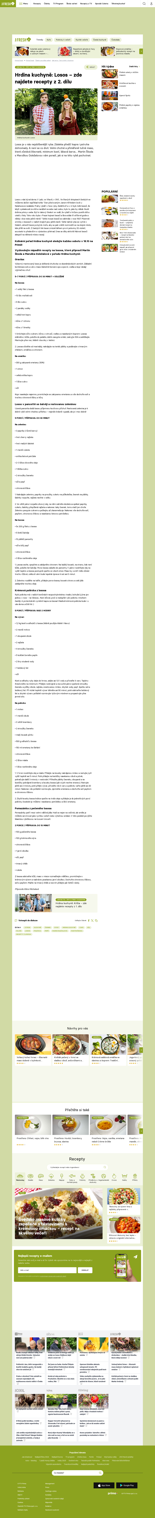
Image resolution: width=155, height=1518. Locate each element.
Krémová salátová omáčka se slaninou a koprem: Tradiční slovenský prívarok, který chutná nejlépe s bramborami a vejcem (106, 1059)
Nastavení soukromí (52, 1510)
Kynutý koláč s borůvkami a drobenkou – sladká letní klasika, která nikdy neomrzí (124, 1355)
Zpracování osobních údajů (54, 1499)
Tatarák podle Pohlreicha (90, 1461)
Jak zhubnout (27, 1457)
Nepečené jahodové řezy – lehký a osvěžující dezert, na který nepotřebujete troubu (84, 52)
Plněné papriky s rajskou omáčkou (129, 106)
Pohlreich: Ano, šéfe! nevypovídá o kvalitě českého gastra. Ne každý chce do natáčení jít (29, 1367)
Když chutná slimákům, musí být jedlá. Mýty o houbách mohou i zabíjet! (92, 1411)
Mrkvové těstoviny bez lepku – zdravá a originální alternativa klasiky (122, 1238)
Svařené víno (73, 1461)
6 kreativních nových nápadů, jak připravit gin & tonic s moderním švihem (128, 248)
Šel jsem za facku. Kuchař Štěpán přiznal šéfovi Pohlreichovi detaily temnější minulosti (61, 1367)
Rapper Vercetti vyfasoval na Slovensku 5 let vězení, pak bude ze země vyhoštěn (61, 1423)
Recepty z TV (86, 3)
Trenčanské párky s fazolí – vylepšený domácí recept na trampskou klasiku (127, 223)
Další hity (133, 66)
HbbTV (20, 1495)
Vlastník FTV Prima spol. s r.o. (28, 1506)
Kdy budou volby (110, 1457)
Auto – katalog (31, 1461)
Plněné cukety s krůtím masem (128, 73)
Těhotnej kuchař (118, 3)
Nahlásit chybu (23, 1510)
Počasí (98, 1457)
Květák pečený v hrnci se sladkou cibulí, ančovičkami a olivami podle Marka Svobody (68, 1059)
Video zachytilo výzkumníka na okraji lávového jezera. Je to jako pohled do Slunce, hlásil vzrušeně (92, 1378)
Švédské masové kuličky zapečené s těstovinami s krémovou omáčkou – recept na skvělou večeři (49, 1226)
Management (49, 1483)
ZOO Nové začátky (126, 1457)
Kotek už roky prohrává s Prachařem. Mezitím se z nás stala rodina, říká (61, 1378)
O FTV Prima (22, 1483)
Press (47, 1487)
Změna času (81, 1457)
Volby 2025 (62, 1461)
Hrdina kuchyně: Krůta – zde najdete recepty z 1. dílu (71, 905)
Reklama (21, 1491)
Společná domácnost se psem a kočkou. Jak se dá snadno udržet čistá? (92, 1423)
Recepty (37, 3)
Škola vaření (71, 3)
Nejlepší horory (57, 1457)
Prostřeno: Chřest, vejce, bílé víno (33, 1138)
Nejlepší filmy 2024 (42, 1457)
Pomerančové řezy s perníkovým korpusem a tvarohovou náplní (128, 210)
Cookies (20, 1502)
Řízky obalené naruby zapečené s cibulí (127, 197)
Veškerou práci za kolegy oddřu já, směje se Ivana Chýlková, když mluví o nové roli (61, 1355)
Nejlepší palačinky (87, 1464)
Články (47, 3)
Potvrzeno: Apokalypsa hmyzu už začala (92, 1354)
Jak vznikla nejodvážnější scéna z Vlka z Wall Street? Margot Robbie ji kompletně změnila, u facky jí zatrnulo (29, 1436)
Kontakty (48, 1495)
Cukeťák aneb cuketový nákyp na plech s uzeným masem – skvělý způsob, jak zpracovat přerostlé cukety (40, 55)
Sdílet (91, 68)
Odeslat (85, 1270)
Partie (91, 1457)
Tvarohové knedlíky (71, 1464)
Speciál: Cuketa (101, 3)
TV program (70, 1457)
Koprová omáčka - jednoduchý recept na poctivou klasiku (125, 51)
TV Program (58, 3)
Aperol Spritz (124, 95)
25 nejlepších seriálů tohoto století (29, 1409)
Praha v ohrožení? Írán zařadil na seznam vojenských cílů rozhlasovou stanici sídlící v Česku (29, 1378)
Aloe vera (105, 1461)
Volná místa (22, 1487)
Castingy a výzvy (50, 1491)
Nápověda (48, 1502)
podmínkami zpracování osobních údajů (53, 1276)
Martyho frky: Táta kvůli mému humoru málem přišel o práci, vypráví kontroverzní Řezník (59, 1411)
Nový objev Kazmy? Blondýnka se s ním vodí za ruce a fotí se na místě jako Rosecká (61, 1435)
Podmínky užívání (23, 1499)
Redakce (48, 1506)
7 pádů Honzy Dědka (47, 1461)
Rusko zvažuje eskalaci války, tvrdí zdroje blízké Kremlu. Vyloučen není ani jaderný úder (29, 1355)
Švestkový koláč (103, 1464)
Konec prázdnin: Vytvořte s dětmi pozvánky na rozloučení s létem (92, 1434)
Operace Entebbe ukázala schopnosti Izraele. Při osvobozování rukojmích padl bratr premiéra (93, 1368)
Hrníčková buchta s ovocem (127, 84)
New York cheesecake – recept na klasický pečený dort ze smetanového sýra (128, 236)
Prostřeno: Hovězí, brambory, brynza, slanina (68, 1140)
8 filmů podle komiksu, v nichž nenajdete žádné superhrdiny (27, 1422)
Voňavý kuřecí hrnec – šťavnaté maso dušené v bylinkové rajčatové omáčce (32, 1059)
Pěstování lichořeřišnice (121, 1461)
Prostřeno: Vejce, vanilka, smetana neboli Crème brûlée (108, 1140)
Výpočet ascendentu (53, 1464)
